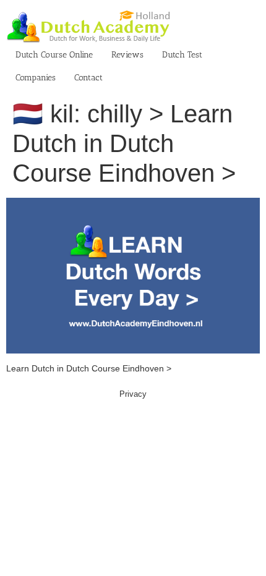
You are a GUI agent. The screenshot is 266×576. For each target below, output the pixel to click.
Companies (35, 77)
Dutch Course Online (54, 54)
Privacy (133, 394)
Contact (88, 77)
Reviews (127, 54)
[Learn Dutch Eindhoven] (133, 204)
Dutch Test (182, 54)
